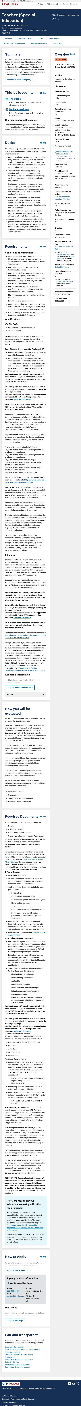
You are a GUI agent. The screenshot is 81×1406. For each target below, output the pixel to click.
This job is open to (25, 38)
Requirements (54, 38)
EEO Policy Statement (10, 1396)
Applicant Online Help (22, 399)
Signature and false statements (17, 1365)
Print (57, 19)
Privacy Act (9, 1357)
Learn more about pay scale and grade (64, 153)
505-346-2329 (13, 1291)
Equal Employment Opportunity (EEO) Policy (22, 1349)
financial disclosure (63, 281)
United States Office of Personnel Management (31, 1389)
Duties (40, 38)
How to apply (58, 43)
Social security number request (17, 1367)
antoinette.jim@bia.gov (16, 1296)
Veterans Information (9, 1402)
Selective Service (12, 1362)
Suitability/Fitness (62, 267)
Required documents (39, 43)
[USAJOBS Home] (10, 4)
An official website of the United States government (19, 1)
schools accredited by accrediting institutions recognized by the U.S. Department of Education (25, 1227)
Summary (8, 38)
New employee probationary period (19, 1354)
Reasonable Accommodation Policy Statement (19, 1399)
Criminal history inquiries (14, 1347)
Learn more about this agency (19, 80)
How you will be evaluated (14, 43)
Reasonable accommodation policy (19, 1360)
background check (63, 254)
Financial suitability (12, 1352)
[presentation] (65, 86)
